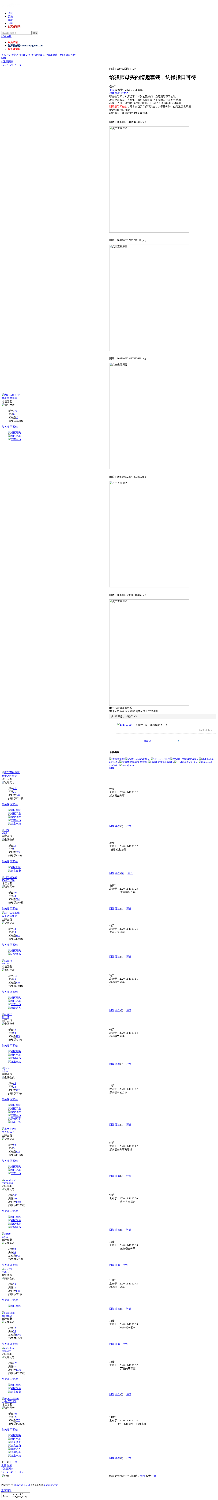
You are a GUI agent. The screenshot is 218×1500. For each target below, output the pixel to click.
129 (15, 1417)
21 (14, 791)
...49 (11, 64)
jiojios (5, 1071)
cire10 (5, 1236)
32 (14, 845)
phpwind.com (51, 1485)
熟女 (117, 93)
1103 (18, 1202)
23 (14, 1284)
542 (18, 1255)
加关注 (5, 426)
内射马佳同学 (9, 398)
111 (15, 975)
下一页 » (19, 64)
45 (14, 979)
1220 (18, 1370)
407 (18, 1090)
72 (14, 928)
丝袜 (111, 93)
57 (14, 1366)
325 (18, 1151)
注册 (8, 36)
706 (15, 1413)
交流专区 (13, 54)
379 (18, 982)
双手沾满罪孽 (9, 916)
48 (14, 896)
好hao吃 (127, 725)
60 (14, 1144)
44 (14, 1029)
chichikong (7, 1183)
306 (15, 892)
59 (14, 1249)
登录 (3, 36)
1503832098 (8, 880)
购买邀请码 (14, 26)
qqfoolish (6, 1351)
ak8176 (5, 963)
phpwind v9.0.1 (22, 1485)
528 (18, 795)
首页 (3, 54)
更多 (111, 89)
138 (18, 1291)
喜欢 (10, 20)
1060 (18, 1334)
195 (18, 1036)
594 (18, 899)
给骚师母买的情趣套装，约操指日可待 (53, 54)
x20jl (4, 833)
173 (15, 410)
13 (14, 932)
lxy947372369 (9, 1401)
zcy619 (5, 1272)
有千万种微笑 (9, 775)
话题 (10, 23)
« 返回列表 (7, 61)
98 (14, 1252)
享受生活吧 (8, 1132)
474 (15, 1363)
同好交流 (25, 54)
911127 (5, 1017)
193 (18, 935)
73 (14, 1287)
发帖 (3, 1465)
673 (18, 852)
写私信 (14, 426)
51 (14, 1148)
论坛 (10, 13)
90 (14, 1033)
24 (14, 1086)
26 (14, 1331)
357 (18, 1420)
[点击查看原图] (149, 179)
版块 (10, 16)
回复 (3, 58)
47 (17, 417)
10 (122, 873)
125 (15, 1328)
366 (15, 1195)
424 (15, 788)
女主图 (124, 93)
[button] (147, 741)
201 (15, 1198)
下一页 (13, 1462)
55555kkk (7, 1315)
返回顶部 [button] (6, 1490)
